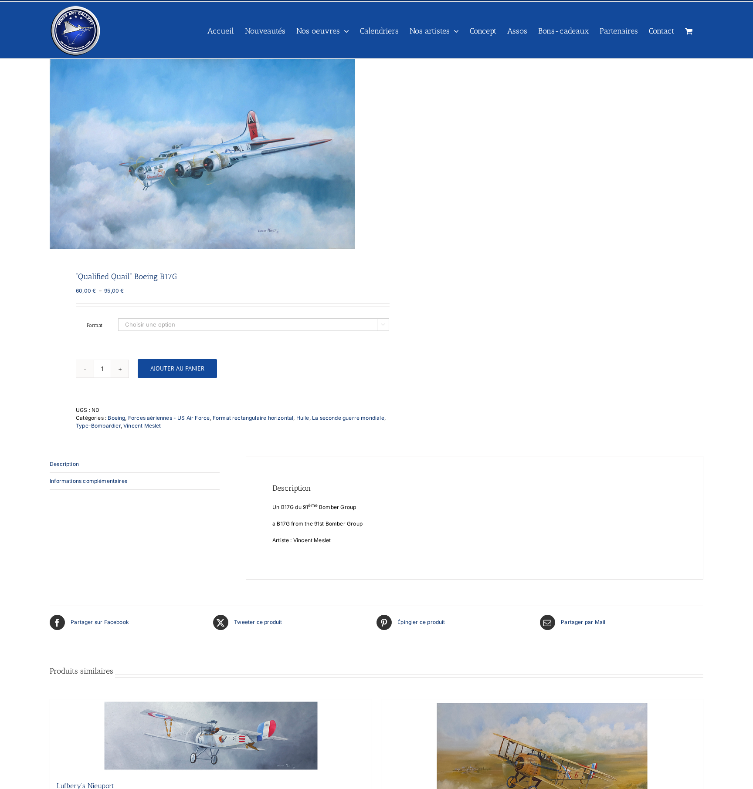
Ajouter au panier (177, 368)
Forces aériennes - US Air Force (169, 418)
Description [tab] (64, 464)
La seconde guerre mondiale (348, 418)
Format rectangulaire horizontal (253, 418)
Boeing (116, 418)
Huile (302, 418)
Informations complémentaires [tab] (88, 481)
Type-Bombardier (98, 425)
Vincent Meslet (142, 425)
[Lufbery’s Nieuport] (211, 735)
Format (94, 325)
